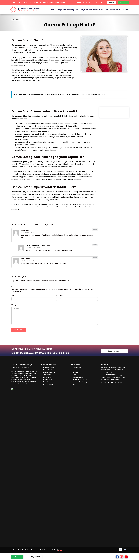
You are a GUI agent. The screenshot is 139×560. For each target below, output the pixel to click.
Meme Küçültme (48, 370)
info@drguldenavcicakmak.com (54, 2)
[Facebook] (101, 385)
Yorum (14, 305)
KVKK (74, 384)
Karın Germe (47, 382)
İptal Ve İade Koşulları (80, 379)
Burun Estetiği (47, 379)
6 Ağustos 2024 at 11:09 (27, 260)
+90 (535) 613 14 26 (58, 353)
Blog (102, 3)
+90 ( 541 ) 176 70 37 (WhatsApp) (111, 375)
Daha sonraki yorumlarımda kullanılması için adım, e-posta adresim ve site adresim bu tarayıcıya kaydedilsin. (52, 290)
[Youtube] (107, 385)
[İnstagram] (104, 385)
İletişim (96, 3)
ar (19, 2)
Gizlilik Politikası (78, 377)
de (24, 2)
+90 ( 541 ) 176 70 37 (107, 372)
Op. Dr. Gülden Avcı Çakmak (35, 246)
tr (14, 2)
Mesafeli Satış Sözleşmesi (81, 382)
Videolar (88, 3)
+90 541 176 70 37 (35, 2)
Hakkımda (80, 3)
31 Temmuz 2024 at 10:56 (28, 232)
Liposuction (47, 377)
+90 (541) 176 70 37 (34, 557)
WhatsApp (17, 557)
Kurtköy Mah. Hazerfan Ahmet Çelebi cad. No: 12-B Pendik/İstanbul (113, 379)
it (27, 2)
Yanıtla (95, 229)
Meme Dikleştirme (49, 372)
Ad (13, 295)
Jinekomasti (47, 375)
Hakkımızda (77, 368)
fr (22, 2)
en (16, 2)
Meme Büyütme (48, 368)
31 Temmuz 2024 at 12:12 (33, 248)
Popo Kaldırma (48, 384)
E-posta (60, 295)
